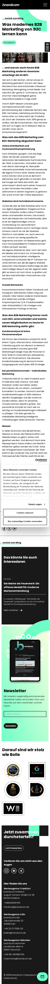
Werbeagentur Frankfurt (17, 888)
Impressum (30, 974)
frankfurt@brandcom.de (16, 907)
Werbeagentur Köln (14, 914)
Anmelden (10, 726)
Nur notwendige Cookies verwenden (25, 521)
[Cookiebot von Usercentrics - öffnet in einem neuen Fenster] (35, 460)
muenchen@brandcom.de (18, 958)
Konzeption (9, 42)
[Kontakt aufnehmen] (42, 976)
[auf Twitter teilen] (9, 528)
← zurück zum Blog (12, 18)
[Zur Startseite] (10, 4)
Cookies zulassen (25, 512)
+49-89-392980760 (14, 954)
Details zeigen (35, 504)
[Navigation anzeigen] (45, 4)
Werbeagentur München (17, 940)
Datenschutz (10, 978)
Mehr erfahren (11, 610)
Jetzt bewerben (13, 848)
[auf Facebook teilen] (4, 528)
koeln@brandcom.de (15, 932)
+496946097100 (12, 902)
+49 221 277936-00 (13, 928)
